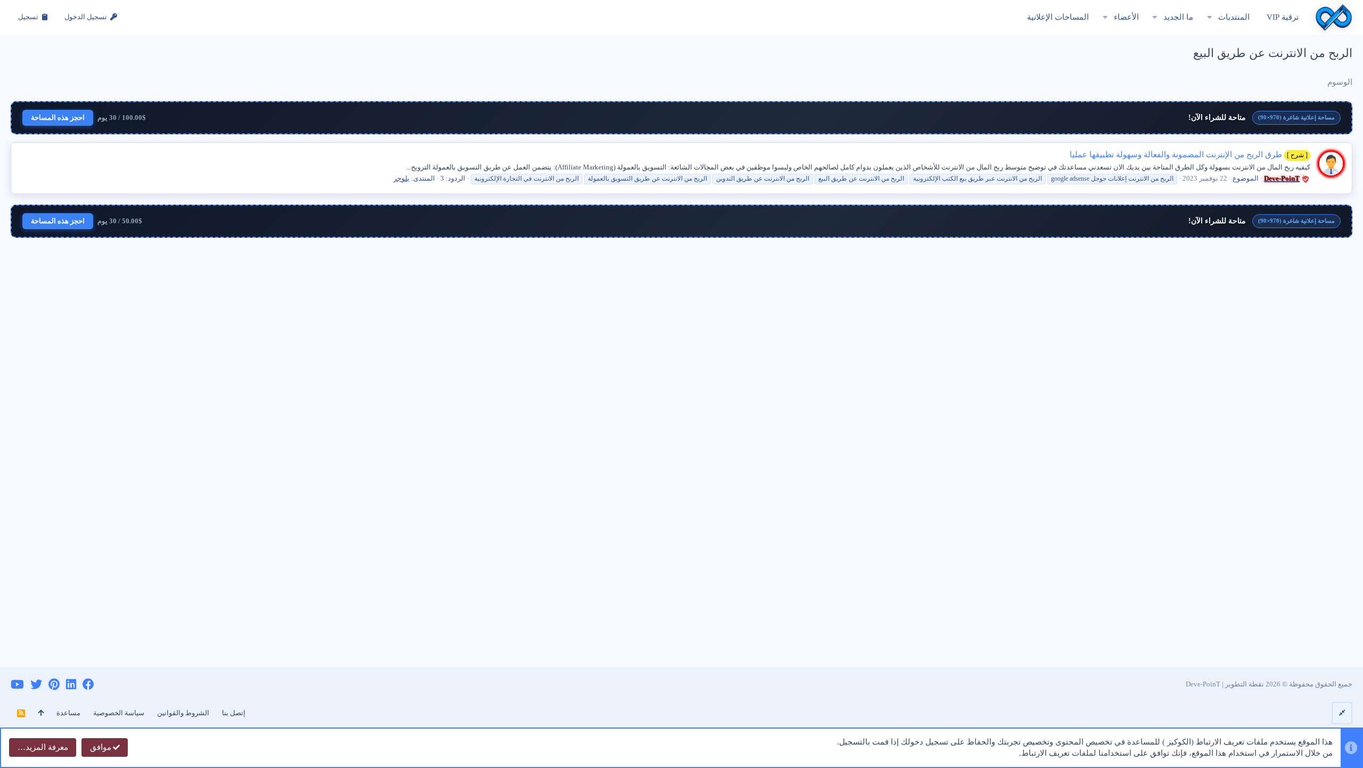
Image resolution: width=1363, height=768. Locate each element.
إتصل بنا (233, 713)
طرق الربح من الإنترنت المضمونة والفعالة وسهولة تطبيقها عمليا (1189, 154)
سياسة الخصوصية (118, 713)
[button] (1209, 17)
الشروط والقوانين (183, 713)
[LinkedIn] (71, 684)
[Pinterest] (54, 684)
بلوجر (401, 178)
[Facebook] (88, 684)
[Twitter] (36, 684)
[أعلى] (40, 713)
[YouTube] (17, 684)
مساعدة (68, 713)
